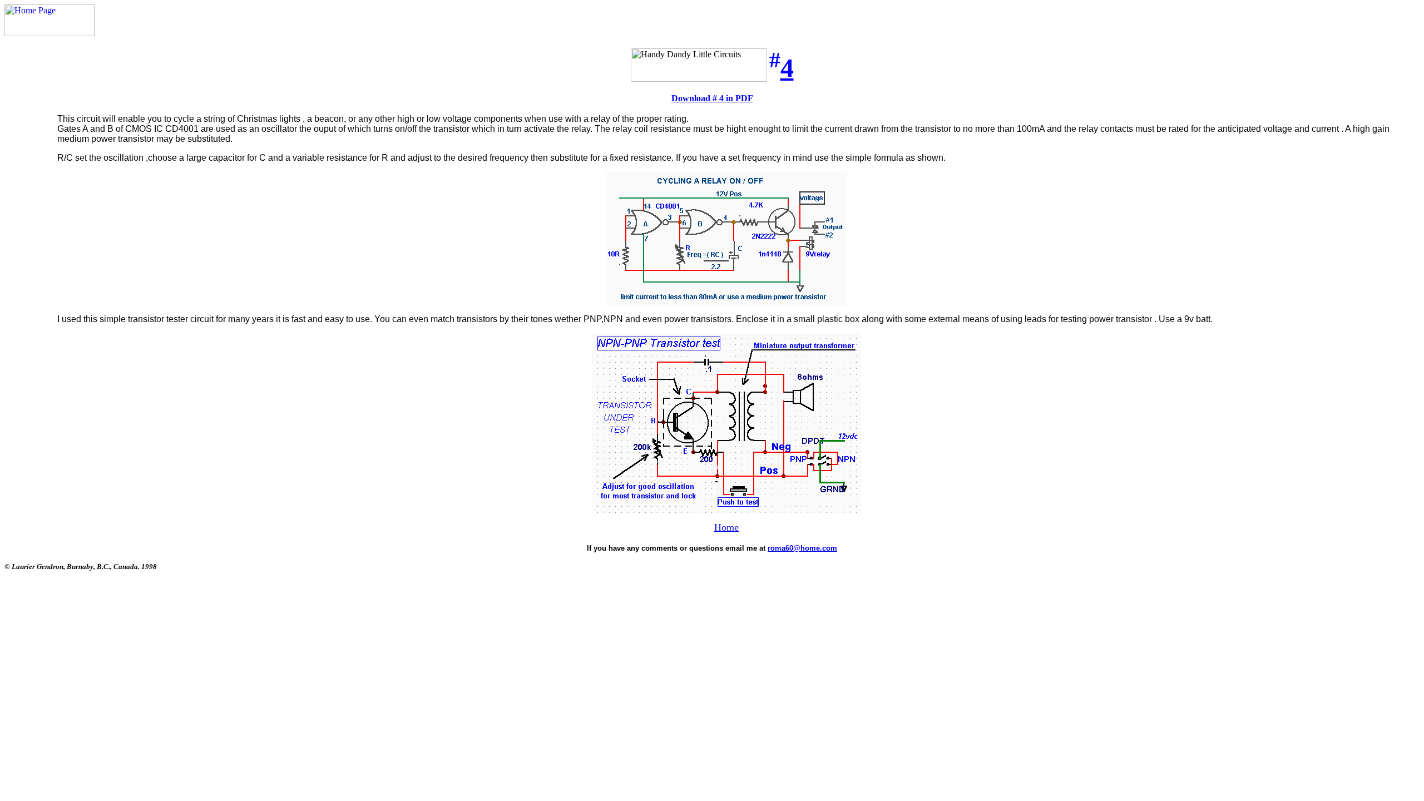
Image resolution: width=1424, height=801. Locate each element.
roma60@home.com (802, 548)
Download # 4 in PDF (712, 98)
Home (726, 527)
